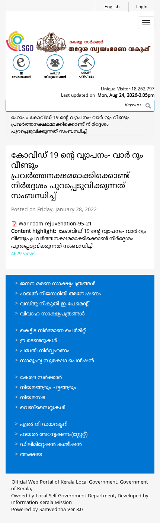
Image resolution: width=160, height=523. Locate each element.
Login (141, 7)
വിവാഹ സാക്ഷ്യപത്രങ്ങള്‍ (52, 314)
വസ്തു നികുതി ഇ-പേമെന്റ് (55, 304)
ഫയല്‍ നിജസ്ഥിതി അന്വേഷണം (60, 294)
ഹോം (18, 118)
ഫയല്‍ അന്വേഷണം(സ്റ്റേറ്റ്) (53, 434)
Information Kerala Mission (41, 503)
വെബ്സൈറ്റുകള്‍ (42, 408)
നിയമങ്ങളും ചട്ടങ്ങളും (48, 388)
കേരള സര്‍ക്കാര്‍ (41, 378)
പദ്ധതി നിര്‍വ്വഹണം (44, 351)
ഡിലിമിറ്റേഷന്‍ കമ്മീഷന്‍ (51, 445)
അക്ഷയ (31, 455)
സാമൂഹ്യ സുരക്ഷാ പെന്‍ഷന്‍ (57, 361)
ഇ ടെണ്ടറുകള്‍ (38, 341)
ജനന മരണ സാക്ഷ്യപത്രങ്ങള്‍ (58, 284)
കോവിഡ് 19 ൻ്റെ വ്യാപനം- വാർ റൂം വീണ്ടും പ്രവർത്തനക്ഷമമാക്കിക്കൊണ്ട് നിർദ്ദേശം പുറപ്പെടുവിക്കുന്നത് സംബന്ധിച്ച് (70, 125)
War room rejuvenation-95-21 (55, 224)
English (112, 7)
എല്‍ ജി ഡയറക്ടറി (43, 424)
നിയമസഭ (32, 398)
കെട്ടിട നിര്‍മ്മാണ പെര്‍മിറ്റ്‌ (53, 331)
